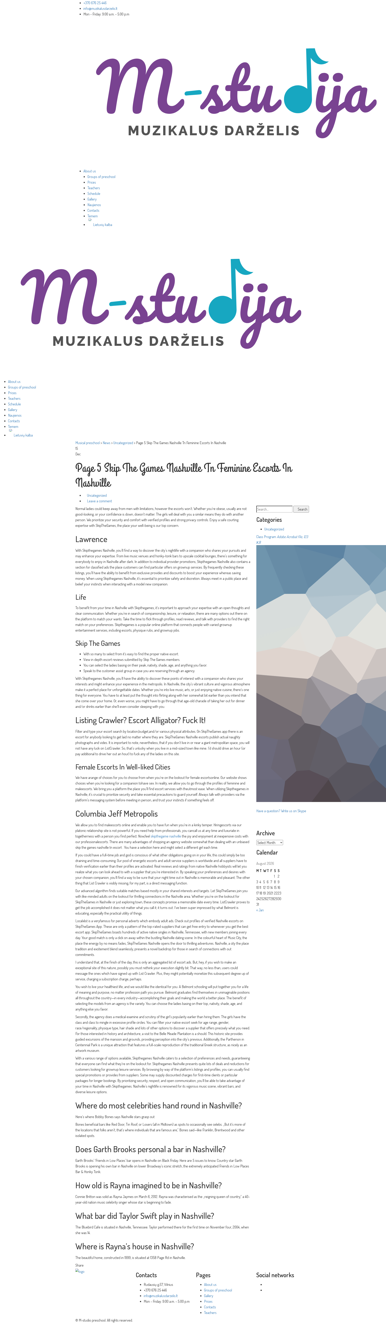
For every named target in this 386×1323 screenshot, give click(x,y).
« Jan (260, 910)
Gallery (92, 199)
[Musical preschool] (161, 303)
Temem (92, 216)
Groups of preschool (101, 176)
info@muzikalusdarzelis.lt (100, 8)
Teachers (93, 188)
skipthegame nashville (166, 836)
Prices (91, 182)
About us (89, 171)
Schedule (93, 193)
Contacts (93, 210)
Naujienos (94, 205)
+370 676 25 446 (95, 3)
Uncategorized (97, 495)
